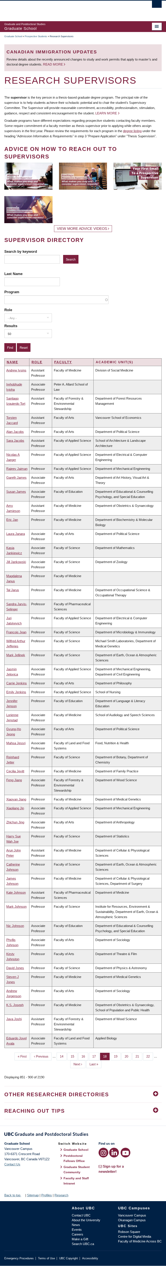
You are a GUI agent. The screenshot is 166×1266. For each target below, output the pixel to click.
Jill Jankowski (16, 562)
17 (95, 1056)
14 (63, 1056)
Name (12, 362)
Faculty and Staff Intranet (76, 1180)
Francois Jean (16, 632)
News (76, 1225)
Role (8, 310)
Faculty (63, 362)
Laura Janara (15, 534)
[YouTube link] (125, 1152)
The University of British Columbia (71, 9)
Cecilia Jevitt (15, 771)
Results (10, 326)
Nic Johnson (15, 926)
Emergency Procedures (19, 1258)
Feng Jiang (14, 780)
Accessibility (90, 1258)
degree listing (132, 131)
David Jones (15, 968)
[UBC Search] (157, 5)
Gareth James (16, 477)
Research (61, 1195)
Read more (53, 64)
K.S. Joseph (15, 1005)
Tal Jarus (12, 590)
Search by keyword (20, 251)
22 (149, 1056)
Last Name (13, 274)
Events (77, 1229)
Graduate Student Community (77, 1169)
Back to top (12, 1195)
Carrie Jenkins (16, 683)
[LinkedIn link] (114, 1152)
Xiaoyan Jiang (16, 799)
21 (139, 1056)
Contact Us (12, 1164)
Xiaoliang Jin (15, 808)
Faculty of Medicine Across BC (140, 1241)
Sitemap (33, 1195)
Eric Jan (12, 520)
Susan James (16, 491)
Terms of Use (46, 1258)
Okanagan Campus (132, 1220)
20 (128, 1056)
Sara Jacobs (15, 440)
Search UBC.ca (83, 1244)
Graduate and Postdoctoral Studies (83, 1135)
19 (117, 1056)
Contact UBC (81, 1215)
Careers (77, 1234)
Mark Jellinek (15, 655)
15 (74, 1056)
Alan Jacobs (15, 432)
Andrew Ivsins (16, 370)
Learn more (106, 113)
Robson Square (129, 1232)
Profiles (46, 1195)
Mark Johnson (16, 906)
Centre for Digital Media (134, 1236)
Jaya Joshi (14, 1019)
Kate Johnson (16, 892)
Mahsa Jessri (16, 743)
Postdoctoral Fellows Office (74, 1158)
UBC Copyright (68, 1258)
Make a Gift (80, 1239)
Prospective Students (36, 36)
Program (11, 292)
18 (106, 1056)
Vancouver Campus (132, 1215)
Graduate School (13, 36)
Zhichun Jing (15, 822)
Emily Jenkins (16, 692)
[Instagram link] (103, 1152)
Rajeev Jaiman (16, 469)
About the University (86, 1220)
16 (84, 1056)
